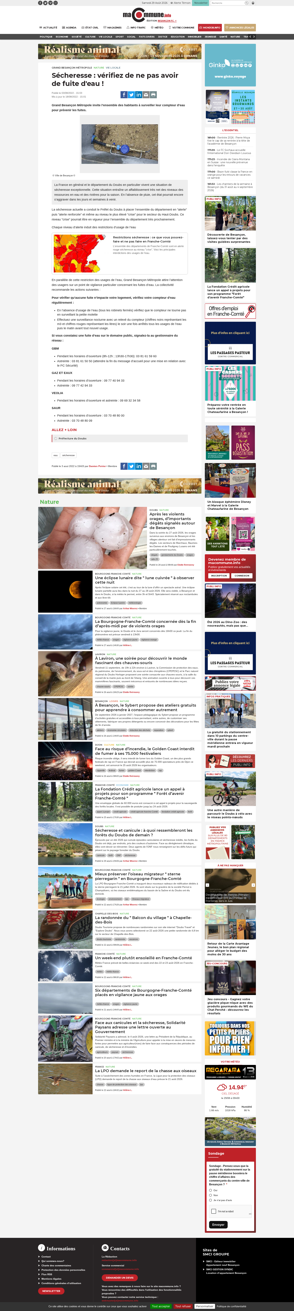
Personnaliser (204, 1306)
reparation (159, 730)
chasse (100, 1084)
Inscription (219, 575)
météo (100, 972)
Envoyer (218, 1224)
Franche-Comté (105, 785)
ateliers (100, 730)
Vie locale (113, 67)
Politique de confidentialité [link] (231, 1306)
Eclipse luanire (118, 603)
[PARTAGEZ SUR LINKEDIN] (138, 94)
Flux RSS (47, 1274)
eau (56, 455)
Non (216, 1195)
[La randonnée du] (65, 925)
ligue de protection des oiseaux (121, 1084)
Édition (152, 20)
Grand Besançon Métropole (72, 67)
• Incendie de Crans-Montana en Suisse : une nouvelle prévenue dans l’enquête (228, 162)
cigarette (101, 770)
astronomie (102, 603)
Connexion (242, 575)
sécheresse (68, 455)
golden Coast (134, 770)
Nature (99, 67)
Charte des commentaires (56, 1265)
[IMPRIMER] (153, 94)
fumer (121, 770)
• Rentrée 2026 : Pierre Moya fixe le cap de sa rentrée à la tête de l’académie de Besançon (228, 140)
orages (190, 555)
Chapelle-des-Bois (106, 913)
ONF (119, 855)
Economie (122, 785)
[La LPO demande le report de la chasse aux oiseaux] (65, 1079)
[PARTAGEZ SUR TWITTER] (131, 94)
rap (160, 770)
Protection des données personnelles (63, 1270)
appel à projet (103, 812)
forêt (190, 812)
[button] (246, 3)
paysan (115, 1052)
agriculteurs (102, 1052)
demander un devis (120, 1277)
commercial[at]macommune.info (120, 1269)
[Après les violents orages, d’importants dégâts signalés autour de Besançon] (92, 522)
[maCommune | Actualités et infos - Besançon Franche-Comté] (147, 15)
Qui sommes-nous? (53, 1261)
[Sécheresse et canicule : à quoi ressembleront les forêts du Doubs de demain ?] (65, 838)
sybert (170, 730)
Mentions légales (51, 1278)
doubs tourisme (104, 939)
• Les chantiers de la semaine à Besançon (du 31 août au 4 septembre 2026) (230, 187)
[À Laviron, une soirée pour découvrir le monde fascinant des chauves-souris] (65, 666)
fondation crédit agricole (173, 812)
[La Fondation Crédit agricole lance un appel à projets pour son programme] (65, 797)
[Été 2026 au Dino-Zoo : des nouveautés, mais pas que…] (230, 600)
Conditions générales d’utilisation (61, 1283)
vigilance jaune (130, 640)
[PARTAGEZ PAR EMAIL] (146, 94)
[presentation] (207, 885)
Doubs (154, 510)
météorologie (135, 603)
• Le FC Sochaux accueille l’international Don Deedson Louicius (229, 152)
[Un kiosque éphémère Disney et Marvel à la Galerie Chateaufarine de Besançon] (230, 480)
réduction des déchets (140, 730)
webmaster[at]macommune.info (120, 1300)
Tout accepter (161, 1306)
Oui (215, 1190)
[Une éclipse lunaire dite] (65, 586)
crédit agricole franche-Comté (144, 812)
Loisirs (113, 701)
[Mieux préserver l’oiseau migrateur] (65, 882)
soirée (130, 686)
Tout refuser (183, 1306)
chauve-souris (103, 686)
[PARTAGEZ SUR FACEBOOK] (124, 94)
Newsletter (51, 1291)
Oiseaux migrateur (140, 899)
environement (115, 899)
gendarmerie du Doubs (172, 555)
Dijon (98, 745)
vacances (133, 939)
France (99, 1066)
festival (112, 770)
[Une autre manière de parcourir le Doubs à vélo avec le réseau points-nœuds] (230, 788)
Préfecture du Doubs (72, 438)
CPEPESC (119, 686)
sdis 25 (154, 559)
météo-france (103, 640)
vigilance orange (149, 640)
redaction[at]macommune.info (119, 1260)
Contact (46, 1256)
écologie (101, 899)
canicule (101, 855)
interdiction (150, 770)
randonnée (120, 939)
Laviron (100, 654)
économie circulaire (117, 730)
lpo (126, 899)
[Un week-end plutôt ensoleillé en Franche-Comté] (65, 966)
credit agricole (120, 812)
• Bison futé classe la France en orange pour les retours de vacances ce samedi (229, 174)
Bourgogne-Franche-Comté (112, 574)
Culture (109, 745)
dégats (154, 555)
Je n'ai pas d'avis (223, 1200)
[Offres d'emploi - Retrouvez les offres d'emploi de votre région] (230, 317)
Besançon (101, 701)
